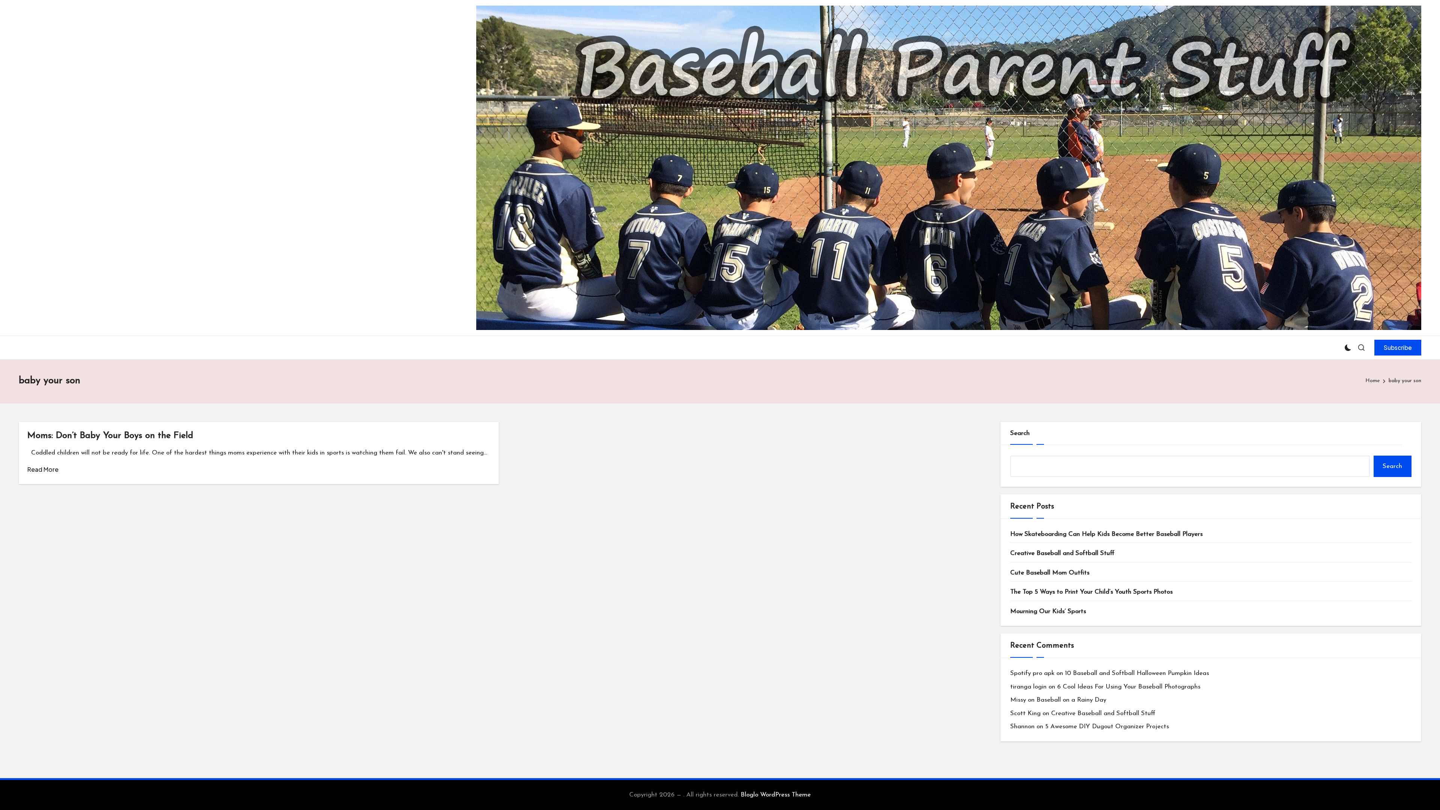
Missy (1018, 700)
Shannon (1022, 726)
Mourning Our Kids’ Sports (1048, 611)
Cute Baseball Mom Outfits (1049, 573)
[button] (1397, 348)
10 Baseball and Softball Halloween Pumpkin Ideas (1137, 673)
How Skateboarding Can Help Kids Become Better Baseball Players (1106, 534)
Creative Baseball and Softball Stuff (1062, 553)
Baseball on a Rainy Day (1071, 700)
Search (1020, 433)
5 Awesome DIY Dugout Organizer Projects (1107, 726)
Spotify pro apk (1032, 673)
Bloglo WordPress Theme (776, 795)
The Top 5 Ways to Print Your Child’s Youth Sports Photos (1091, 592)
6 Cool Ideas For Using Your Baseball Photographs (1128, 687)
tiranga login (1028, 687)
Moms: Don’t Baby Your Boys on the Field (110, 435)
